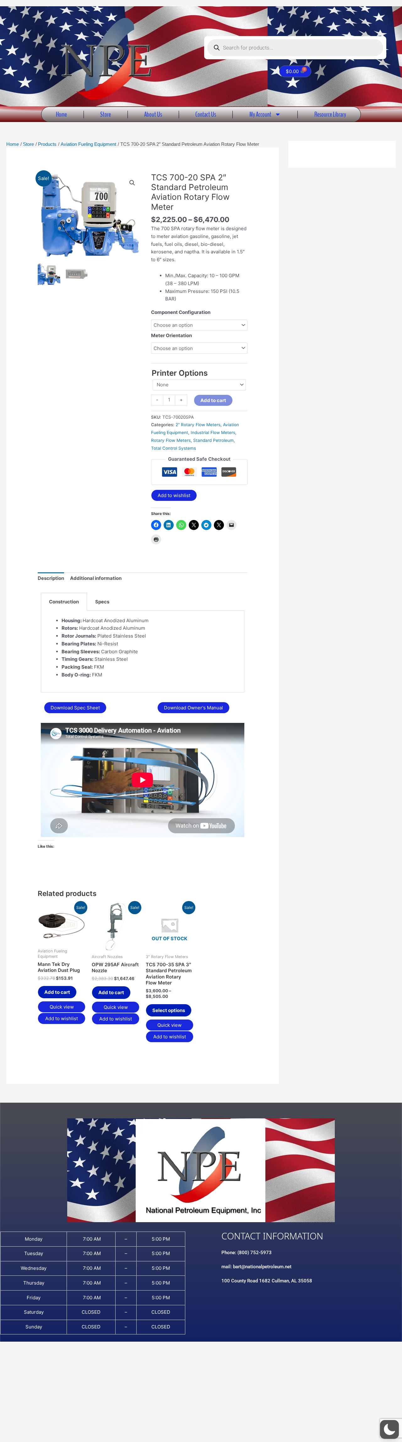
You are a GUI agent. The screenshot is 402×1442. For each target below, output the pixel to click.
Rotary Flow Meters (171, 440)
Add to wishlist (174, 495)
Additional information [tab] (96, 578)
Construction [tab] (64, 602)
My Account (260, 114)
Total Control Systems (173, 448)
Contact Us (205, 114)
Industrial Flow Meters (213, 432)
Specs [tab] (102, 602)
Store (105, 114)
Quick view (62, 1007)
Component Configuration (180, 312)
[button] (132, 182)
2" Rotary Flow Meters (198, 424)
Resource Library (330, 114)
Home (61, 114)
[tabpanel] (142, 652)
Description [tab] (51, 578)
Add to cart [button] (57, 992)
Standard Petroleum (213, 440)
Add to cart (213, 400)
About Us (153, 114)
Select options (168, 1010)
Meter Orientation (171, 335)
